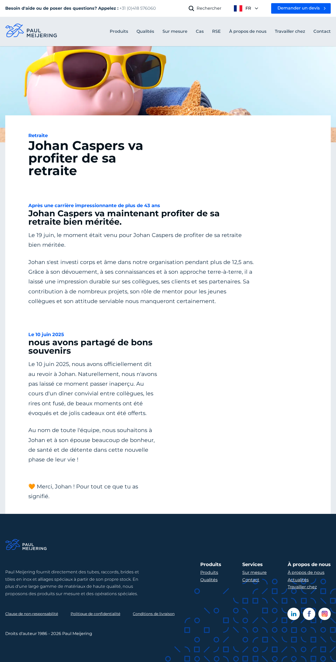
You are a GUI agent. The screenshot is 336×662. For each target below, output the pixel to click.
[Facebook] (309, 614)
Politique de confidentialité (95, 613)
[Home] (26, 545)
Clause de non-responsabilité (31, 613)
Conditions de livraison (154, 613)
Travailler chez (302, 586)
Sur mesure (254, 572)
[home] (31, 32)
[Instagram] (324, 614)
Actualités (298, 579)
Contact (250, 579)
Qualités (209, 579)
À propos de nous (306, 572)
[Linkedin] (293, 614)
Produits (119, 31)
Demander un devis (298, 8)
